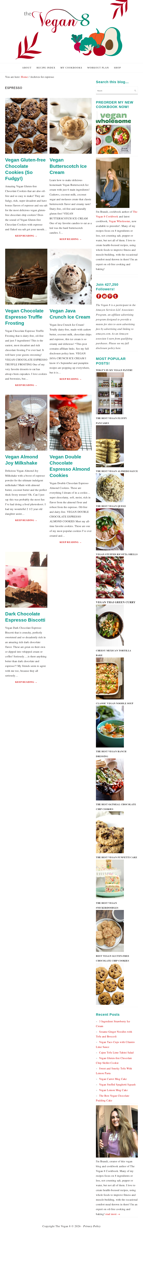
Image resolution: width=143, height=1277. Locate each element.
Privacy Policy (92, 1226)
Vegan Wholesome (119, 221)
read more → (112, 1214)
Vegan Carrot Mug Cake (113, 1079)
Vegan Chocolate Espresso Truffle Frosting (24, 317)
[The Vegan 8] (71, 60)
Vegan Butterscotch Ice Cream (68, 166)
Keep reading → (26, 236)
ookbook (113, 216)
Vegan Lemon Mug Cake (113, 1090)
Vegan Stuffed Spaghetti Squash (117, 1084)
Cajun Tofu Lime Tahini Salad (116, 1052)
